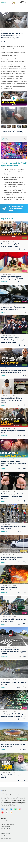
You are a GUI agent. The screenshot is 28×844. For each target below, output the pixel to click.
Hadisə (3, 312)
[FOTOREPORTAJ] (14, 731)
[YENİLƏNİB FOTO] (14, 294)
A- (1, 42)
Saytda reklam (5, 833)
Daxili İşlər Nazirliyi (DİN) (8, 131)
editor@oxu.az (5, 826)
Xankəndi (19, 131)
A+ (5, 42)
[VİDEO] (14, 231)
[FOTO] (14, 262)
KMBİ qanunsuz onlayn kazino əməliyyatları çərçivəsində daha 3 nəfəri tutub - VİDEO (14, 185)
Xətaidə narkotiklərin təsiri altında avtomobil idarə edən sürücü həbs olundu (14, 172)
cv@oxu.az (4, 820)
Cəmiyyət (4, 249)
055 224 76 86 (5, 829)
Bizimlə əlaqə (5, 836)
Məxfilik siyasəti (6, 838)
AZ (22, 2)
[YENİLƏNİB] (14, 544)
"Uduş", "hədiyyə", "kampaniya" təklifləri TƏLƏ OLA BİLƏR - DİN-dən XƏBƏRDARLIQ (15, 192)
